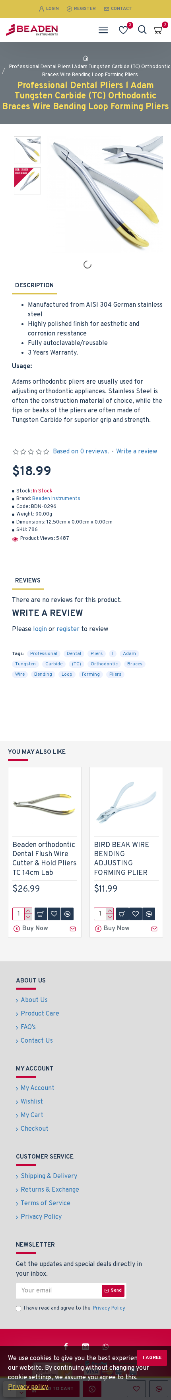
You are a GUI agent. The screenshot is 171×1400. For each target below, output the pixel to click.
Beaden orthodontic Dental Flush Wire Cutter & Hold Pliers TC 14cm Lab (44, 859)
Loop (67, 674)
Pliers (97, 654)
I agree (152, 1358)
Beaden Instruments (56, 499)
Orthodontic (104, 664)
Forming (91, 674)
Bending (43, 674)
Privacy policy (28, 1387)
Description (34, 286)
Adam (129, 654)
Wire (20, 674)
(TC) (76, 664)
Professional (43, 654)
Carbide (53, 664)
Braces (134, 664)
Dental (74, 654)
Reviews (28, 581)
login (40, 629)
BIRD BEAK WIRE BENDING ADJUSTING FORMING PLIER (121, 859)
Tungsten (25, 664)
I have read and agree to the (74, 1308)
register (68, 629)
